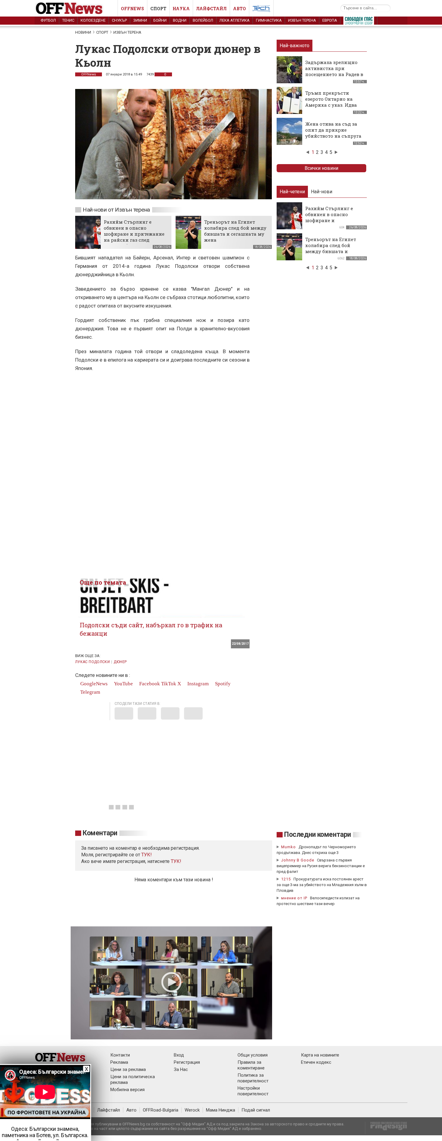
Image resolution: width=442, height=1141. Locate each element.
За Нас (181, 1069)
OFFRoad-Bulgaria (160, 1110)
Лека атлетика (234, 20)
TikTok (168, 683)
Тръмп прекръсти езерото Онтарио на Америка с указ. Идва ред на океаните (331, 102)
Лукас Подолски (92, 662)
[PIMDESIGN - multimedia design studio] (386, 1128)
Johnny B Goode (297, 860)
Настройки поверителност (253, 1091)
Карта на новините (320, 1055)
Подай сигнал (255, 1110)
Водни (179, 20)
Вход (179, 1055)
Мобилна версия (127, 1089)
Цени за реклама (128, 1069)
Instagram (197, 683)
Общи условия (253, 1055)
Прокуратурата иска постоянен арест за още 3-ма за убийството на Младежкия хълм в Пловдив (322, 885)
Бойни (160, 20)
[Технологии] (261, 9)
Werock (192, 1110)
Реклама (119, 1062)
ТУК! (176, 861)
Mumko (288, 847)
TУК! (146, 855)
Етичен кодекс (316, 1062)
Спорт (158, 8)
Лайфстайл (211, 8)
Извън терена (302, 20)
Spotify (222, 683)
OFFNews (88, 74)
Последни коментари (317, 835)
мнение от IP (294, 898)
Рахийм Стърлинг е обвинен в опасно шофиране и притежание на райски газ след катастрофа (134, 234)
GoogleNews (93, 683)
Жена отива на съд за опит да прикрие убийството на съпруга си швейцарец (333, 133)
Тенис (68, 20)
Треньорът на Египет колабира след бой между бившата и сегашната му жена (235, 231)
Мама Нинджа (220, 1110)
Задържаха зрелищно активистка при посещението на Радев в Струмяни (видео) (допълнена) (334, 74)
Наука (181, 8)
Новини (83, 32)
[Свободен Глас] (358, 22)
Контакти (120, 1055)
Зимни (140, 20)
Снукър (119, 20)
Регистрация (187, 1062)
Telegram (89, 692)
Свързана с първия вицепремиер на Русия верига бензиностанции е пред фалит (321, 866)
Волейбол (203, 20)
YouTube (123, 683)
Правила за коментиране (251, 1065)
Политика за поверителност (253, 1078)
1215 (286, 879)
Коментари (100, 833)
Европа (329, 20)
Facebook (149, 683)
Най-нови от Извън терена (116, 209)
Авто (239, 8)
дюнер (120, 662)
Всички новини (321, 168)
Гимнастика (269, 20)
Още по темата (103, 582)
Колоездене (93, 20)
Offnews (132, 8)
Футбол (48, 20)
